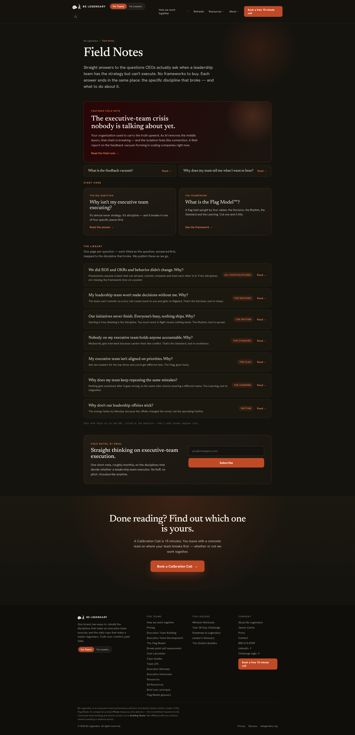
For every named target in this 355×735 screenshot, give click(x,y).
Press (241, 632)
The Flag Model (156, 643)
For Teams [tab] (118, 6)
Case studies (154, 658)
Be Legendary (91, 40)
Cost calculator (156, 653)
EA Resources (155, 684)
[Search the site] (75, 16)
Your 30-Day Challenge (206, 627)
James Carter (246, 627)
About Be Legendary (250, 622)
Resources (215, 11)
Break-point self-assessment (164, 648)
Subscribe (226, 463)
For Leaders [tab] (135, 6)
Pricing (151, 627)
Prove (116, 711)
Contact (243, 638)
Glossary (253, 726)
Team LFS (152, 663)
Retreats (199, 11)
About (232, 11)
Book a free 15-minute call (261, 11)
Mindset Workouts (203, 622)
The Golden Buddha (204, 643)
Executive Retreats (158, 669)
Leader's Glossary (203, 638)
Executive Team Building (161, 632)
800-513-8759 (246, 643)
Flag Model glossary (159, 695)
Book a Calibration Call (177, 566)
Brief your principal (158, 689)
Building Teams (138, 715)
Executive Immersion (159, 674)
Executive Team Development (165, 638)
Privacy (241, 726)
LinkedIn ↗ (245, 648)
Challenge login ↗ (249, 653)
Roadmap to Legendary (206, 632)
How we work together (167, 11)
